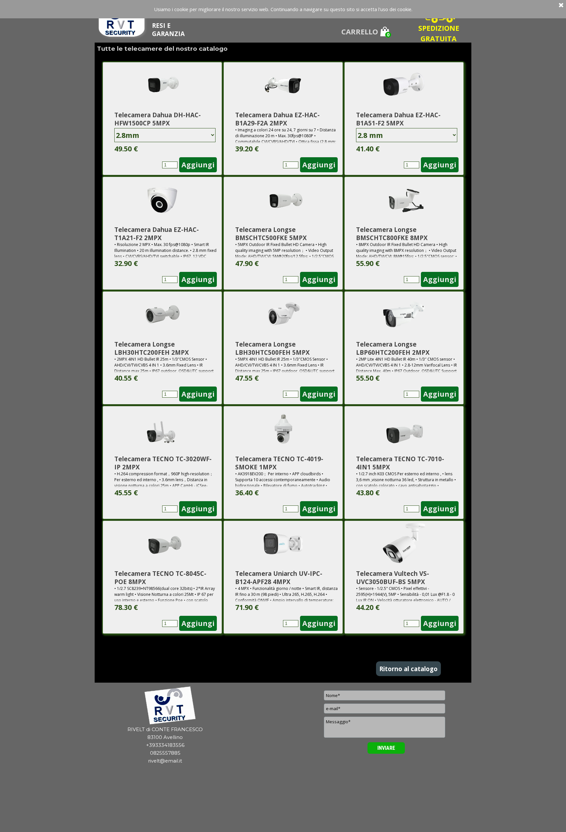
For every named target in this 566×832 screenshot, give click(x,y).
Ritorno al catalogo (408, 669)
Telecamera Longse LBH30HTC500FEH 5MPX (272, 348)
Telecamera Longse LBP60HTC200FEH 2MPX (392, 348)
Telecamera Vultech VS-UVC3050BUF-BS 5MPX (392, 577)
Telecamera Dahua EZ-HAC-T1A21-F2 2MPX (156, 233)
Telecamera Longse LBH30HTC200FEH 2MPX (151, 348)
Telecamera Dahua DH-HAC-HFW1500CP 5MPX (157, 119)
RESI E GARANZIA (168, 29)
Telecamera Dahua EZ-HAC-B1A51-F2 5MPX (398, 119)
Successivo (292, 641)
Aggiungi (198, 164)
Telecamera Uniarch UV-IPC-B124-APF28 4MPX (278, 577)
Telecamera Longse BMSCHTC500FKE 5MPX (271, 233)
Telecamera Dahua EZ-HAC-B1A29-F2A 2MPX (277, 119)
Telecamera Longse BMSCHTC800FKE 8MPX (391, 233)
